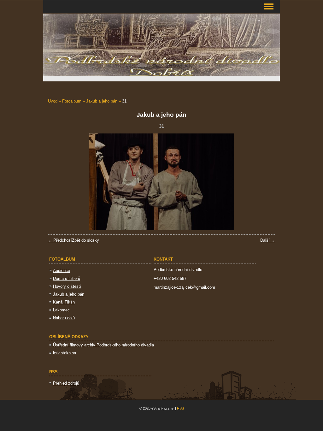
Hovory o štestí (67, 286)
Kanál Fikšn (64, 302)
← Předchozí (60, 240)
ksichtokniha (64, 353)
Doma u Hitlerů (66, 278)
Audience (61, 270)
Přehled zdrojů (66, 383)
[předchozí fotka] (58, 181)
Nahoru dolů (64, 318)
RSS (180, 408)
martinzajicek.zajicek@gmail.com (184, 287)
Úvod (52, 101)
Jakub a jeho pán (101, 101)
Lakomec (61, 310)
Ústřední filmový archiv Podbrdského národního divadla (103, 345)
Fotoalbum (71, 101)
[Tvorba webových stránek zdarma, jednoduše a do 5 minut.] (173, 408)
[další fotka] (265, 181)
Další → (267, 240)
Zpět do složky (85, 240)
